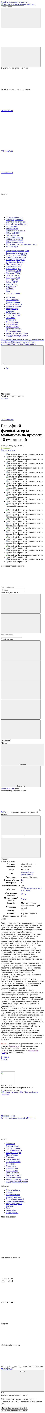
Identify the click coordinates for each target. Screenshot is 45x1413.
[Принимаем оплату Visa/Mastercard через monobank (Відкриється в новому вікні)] (22, 1094)
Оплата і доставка (29, 340)
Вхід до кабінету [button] (13, 1190)
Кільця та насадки (13, 306)
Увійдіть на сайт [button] (8, 788)
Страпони (10, 311)
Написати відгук (8, 450)
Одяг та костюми (13, 315)
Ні (22, 880)
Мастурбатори (12, 309)
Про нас (4, 340)
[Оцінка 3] (20, 690)
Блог (22, 344)
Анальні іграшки (13, 302)
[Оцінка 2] (20, 670)
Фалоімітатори (12, 300)
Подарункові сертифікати (17, 335)
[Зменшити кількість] (20, 825)
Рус (7, 368)
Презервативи (12, 324)
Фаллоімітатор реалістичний (27, 873)
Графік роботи (30, 344)
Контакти (15, 344)
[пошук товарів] (20, 18)
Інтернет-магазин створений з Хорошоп (18, 1118)
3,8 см (23, 899)
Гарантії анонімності (15, 1199)
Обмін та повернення (20, 342)
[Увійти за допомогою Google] (20, 623)
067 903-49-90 (7, 111)
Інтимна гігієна (12, 326)
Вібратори (10, 297)
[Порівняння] (20, 57)
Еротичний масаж (13, 329)
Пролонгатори (12, 322)
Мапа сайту (11, 1210)
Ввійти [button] (4, 812)
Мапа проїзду (6, 1369)
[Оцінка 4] (20, 709)
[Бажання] (22, 78)
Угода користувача (14, 1204)
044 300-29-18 (7, 173)
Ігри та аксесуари (13, 331)
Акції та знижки (15, 340)
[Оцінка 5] (20, 729)
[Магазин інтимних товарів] (8, 1083)
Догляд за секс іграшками (17, 333)
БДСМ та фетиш (13, 313)
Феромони (10, 318)
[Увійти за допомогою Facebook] (20, 603)
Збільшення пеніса (14, 304)
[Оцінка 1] (20, 650)
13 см (23, 894)
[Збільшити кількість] (20, 848)
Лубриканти (11, 320)
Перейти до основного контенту (15, 2)
